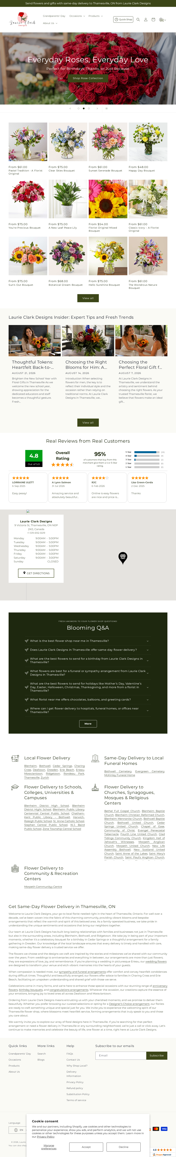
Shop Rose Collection (88, 78)
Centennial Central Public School (46, 813)
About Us (14, 1071)
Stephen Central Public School (46, 824)
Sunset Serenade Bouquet (105, 170)
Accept (86, 1147)
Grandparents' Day (20, 1053)
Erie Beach (67, 769)
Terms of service (76, 1100)
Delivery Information (74, 1074)
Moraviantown (33, 773)
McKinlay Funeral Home (119, 775)
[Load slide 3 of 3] (88, 108)
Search (41, 1053)
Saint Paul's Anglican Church (144, 857)
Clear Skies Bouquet (62, 170)
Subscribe (157, 1055)
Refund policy (75, 1088)
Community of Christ (119, 830)
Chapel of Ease (152, 826)
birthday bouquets (31, 989)
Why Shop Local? (77, 1065)
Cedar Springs (62, 765)
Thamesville (32, 777)
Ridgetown (53, 773)
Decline (123, 1147)
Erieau (80, 769)
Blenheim (30, 765)
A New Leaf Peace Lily (63, 227)
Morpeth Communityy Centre (43, 886)
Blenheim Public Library (68, 809)
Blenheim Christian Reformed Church (139, 815)
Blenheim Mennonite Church (123, 818)
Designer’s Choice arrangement (129, 1003)
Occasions (15, 1059)
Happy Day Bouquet (142, 170)
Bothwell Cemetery (117, 771)
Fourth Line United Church (138, 834)
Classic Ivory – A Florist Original (144, 229)
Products (14, 1065)
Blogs (41, 1059)
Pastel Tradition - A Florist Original (26, 172)
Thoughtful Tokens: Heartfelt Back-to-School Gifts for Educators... (32, 365)
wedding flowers (156, 961)
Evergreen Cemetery (149, 771)
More (88, 723)
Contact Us (73, 1059)
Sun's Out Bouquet (21, 284)
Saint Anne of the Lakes (131, 853)
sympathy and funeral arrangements (82, 971)
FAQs (70, 1053)
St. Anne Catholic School (68, 821)
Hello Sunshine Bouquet (104, 284)
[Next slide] (97, 108)
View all (88, 298)
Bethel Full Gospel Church (122, 811)
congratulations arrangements (69, 989)
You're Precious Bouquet (25, 227)
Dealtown (39, 769)
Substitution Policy (78, 1094)
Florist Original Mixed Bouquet (103, 229)
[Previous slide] (70, 108)
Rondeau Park (74, 773)
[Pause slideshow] (106, 108)
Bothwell (45, 765)
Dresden (52, 769)
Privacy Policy (45, 1136)
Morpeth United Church (133, 845)
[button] (76, 16)
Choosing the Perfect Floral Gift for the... (141, 365)
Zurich (45, 777)
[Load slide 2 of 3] (83, 108)
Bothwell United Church (135, 822)
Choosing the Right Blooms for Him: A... (86, 365)
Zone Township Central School (62, 828)
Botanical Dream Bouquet (66, 284)
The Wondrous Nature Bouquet (143, 286)
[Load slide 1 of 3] (78, 108)
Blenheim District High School (46, 805)
